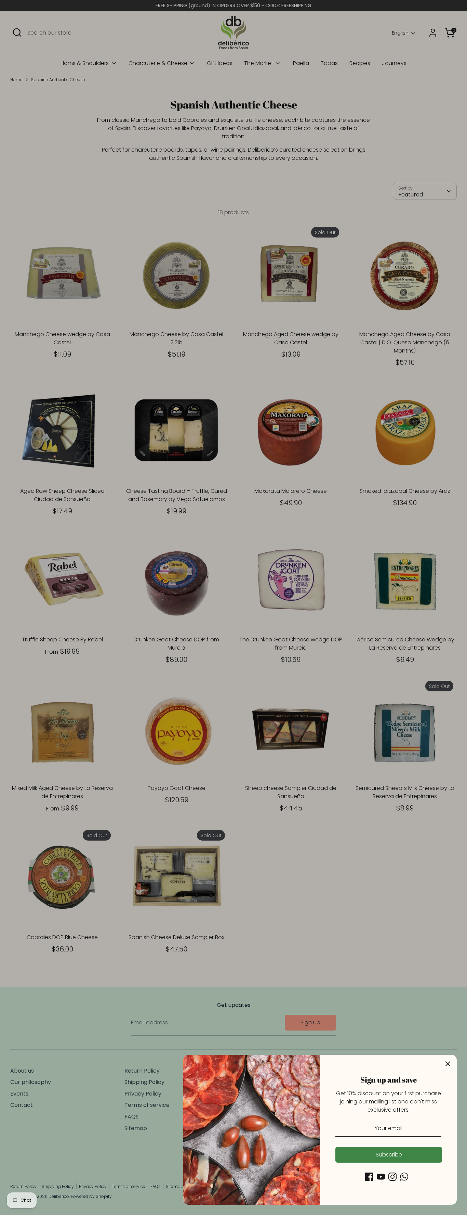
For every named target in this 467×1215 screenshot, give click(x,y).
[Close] (447, 1063)
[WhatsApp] (404, 1177)
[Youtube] (381, 1177)
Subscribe (389, 1155)
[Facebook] (369, 1177)
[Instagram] (392, 1177)
